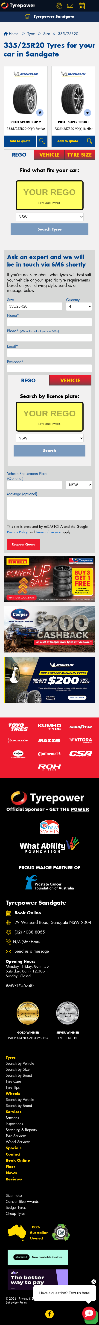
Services (13, 1111)
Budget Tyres (16, 1207)
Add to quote (20, 141)
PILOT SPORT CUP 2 (26, 122)
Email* (12, 346)
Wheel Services (18, 1141)
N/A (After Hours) (27, 942)
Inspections (14, 1123)
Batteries (12, 1117)
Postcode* (15, 361)
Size (10, 299)
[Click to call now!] (58, 6)
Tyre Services (16, 1135)
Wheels (13, 1093)
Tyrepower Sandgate (53, 16)
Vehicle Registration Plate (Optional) (27, 476)
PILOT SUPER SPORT (73, 122)
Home (13, 33)
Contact (13, 1154)
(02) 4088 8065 (30, 932)
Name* (13, 315)
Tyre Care (13, 1081)
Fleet (10, 1166)
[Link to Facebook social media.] (49, 1314)
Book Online (18, 1160)
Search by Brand (19, 1075)
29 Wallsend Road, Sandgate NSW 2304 (53, 922)
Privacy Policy (17, 532)
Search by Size (17, 1069)
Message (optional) (22, 494)
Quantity (73, 299)
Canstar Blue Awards (22, 1201)
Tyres (11, 1057)
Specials (13, 1147)
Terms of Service (48, 532)
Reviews (14, 1179)
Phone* (33, 331)
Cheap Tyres (15, 1213)
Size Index (14, 1195)
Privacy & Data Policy (33, 1299)
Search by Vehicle (20, 1063)
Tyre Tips (13, 1087)
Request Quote (23, 544)
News (11, 1172)
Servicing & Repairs (21, 1129)
